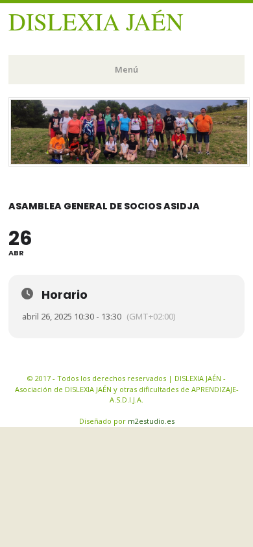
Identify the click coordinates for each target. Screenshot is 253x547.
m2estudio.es (151, 421)
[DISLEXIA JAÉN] (129, 163)
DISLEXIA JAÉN (96, 21)
